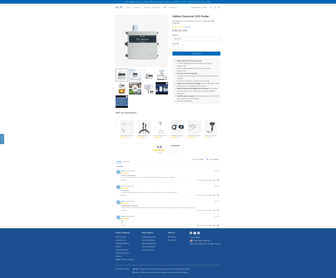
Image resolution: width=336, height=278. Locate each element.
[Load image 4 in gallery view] (162, 75)
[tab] (198, 159)
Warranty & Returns (149, 243)
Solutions (156, 7)
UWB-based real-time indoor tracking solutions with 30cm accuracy (163, 272)
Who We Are (172, 237)
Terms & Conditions (149, 247)
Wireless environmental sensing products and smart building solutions (165, 269)
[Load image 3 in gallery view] (148, 75)
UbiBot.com (203, 244)
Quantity (175, 43)
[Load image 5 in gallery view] (121, 88)
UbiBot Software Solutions (124, 259)
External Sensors (121, 250)
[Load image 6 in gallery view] (135, 88)
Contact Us (172, 240)
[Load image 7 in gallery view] (148, 88)
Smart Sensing (120, 237)
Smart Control (120, 240)
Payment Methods (148, 240)
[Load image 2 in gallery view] (135, 75)
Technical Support (148, 250)
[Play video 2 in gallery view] (121, 101)
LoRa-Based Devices (122, 243)
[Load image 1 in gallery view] (121, 75)
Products (137, 7)
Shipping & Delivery (149, 237)
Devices (118, 247)
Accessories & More (122, 253)
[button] (138, 7)
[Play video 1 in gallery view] (162, 88)
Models (175, 35)
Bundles (118, 256)
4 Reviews (187, 27)
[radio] (175, 146)
